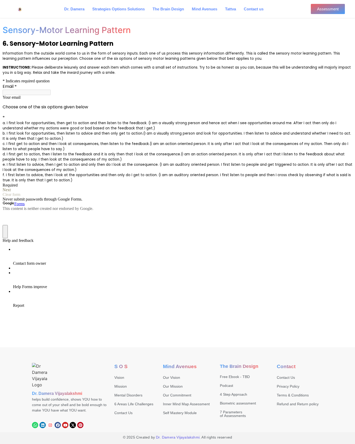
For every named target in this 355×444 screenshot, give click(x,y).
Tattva (230, 9)
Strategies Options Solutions (118, 9)
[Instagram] (50, 425)
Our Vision (171, 377)
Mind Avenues (204, 9)
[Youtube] (65, 425)
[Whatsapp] (35, 425)
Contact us (254, 9)
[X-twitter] (73, 425)
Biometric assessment (238, 403)
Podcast (226, 385)
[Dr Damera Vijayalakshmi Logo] (40, 375)
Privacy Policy (288, 386)
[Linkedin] (43, 425)
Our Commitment (177, 395)
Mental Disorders (128, 395)
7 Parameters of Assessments (233, 414)
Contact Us (123, 413)
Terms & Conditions (293, 395)
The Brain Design (168, 9)
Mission (120, 386)
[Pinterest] (80, 425)
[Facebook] (58, 425)
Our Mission (173, 386)
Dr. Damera (74, 9)
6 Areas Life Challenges (133, 404)
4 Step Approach (233, 394)
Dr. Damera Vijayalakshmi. (178, 437)
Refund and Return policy (298, 404)
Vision (119, 377)
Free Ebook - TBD (235, 377)
